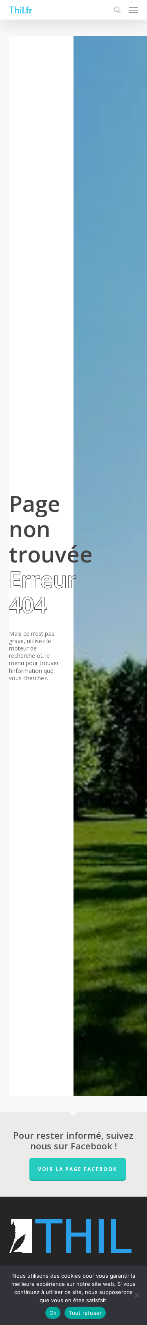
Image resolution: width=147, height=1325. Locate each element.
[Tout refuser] (137, 1295)
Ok (53, 1313)
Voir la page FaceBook (77, 1169)
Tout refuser (85, 1313)
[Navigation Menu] (133, 10)
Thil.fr (20, 10)
